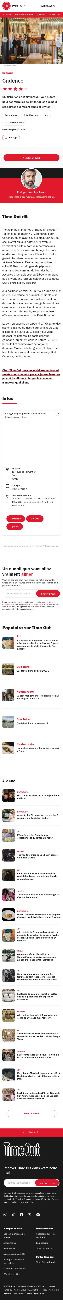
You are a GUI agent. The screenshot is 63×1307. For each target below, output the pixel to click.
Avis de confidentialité (14, 1254)
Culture (51, 15)
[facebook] (21, 1214)
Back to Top (34, 1133)
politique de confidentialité (31, 605)
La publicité (42, 1243)
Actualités (7, 15)
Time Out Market (44, 1249)
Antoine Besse (37, 193)
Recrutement (10, 1249)
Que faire (41, 15)
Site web (35, 519)
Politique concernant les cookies (14, 1262)
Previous (5, 39)
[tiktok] (13, 1214)
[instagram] (5, 1214)
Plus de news (31, 1114)
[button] (57, 414)
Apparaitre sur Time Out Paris (46, 1236)
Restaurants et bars (24, 15)
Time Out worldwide (46, 1262)
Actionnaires (10, 1243)
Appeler (15, 527)
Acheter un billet (31, 158)
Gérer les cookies (12, 1274)
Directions (16, 519)
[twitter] (30, 1214)
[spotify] (38, 1214)
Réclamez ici (51, 546)
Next (58, 39)
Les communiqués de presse (14, 1236)
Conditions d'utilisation (15, 1269)
